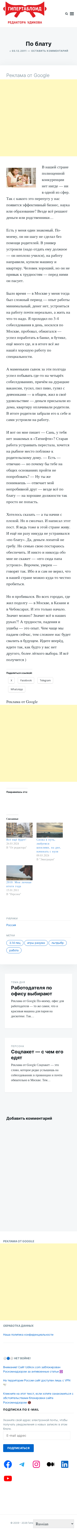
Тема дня (18, 982)
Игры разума (36, 942)
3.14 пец (15, 942)
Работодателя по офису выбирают (31, 991)
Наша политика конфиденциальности (28, 1334)
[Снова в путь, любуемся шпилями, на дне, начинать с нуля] (50, 830)
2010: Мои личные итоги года (19, 884)
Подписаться (18, 1448)
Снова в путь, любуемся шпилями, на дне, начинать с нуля (49, 845)
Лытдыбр (58, 942)
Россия (11, 925)
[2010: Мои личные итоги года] (19, 872)
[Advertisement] (38, 117)
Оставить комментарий (49, 50)
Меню (72, 13)
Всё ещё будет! (16, 839)
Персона (17, 1046)
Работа (14, 950)
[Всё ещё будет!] (19, 830)
